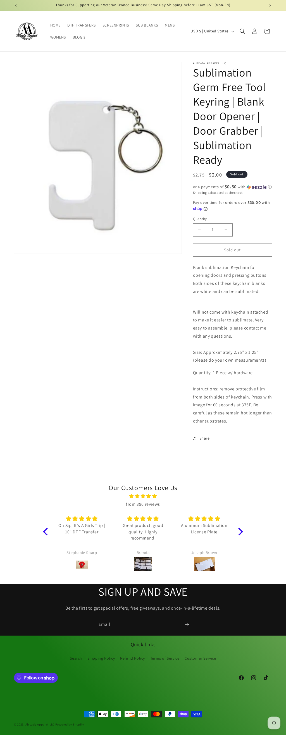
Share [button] (204, 438)
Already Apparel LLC (39, 724)
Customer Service (200, 658)
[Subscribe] (187, 624)
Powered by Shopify (69, 724)
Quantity (200, 218)
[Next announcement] (270, 5)
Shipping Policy (101, 658)
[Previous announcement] (16, 5)
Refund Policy (132, 658)
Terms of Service (165, 658)
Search (76, 658)
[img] (143, 496)
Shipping (200, 192)
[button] (242, 31)
